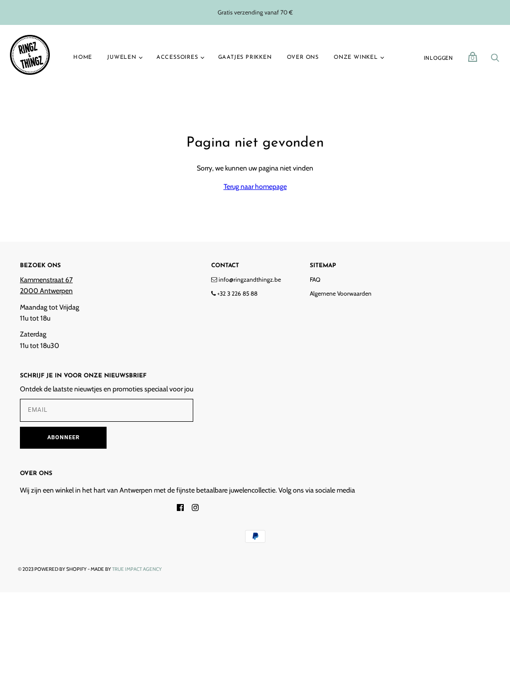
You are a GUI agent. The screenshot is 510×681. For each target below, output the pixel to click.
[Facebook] (180, 508)
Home (82, 57)
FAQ (315, 279)
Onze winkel (356, 57)
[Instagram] (195, 508)
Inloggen (438, 57)
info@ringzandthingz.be (249, 279)
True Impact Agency (137, 569)
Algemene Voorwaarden (341, 293)
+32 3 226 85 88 (236, 293)
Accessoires (177, 57)
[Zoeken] (495, 60)
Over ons (303, 57)
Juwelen (121, 57)
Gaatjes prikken (245, 57)
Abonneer (63, 437)
